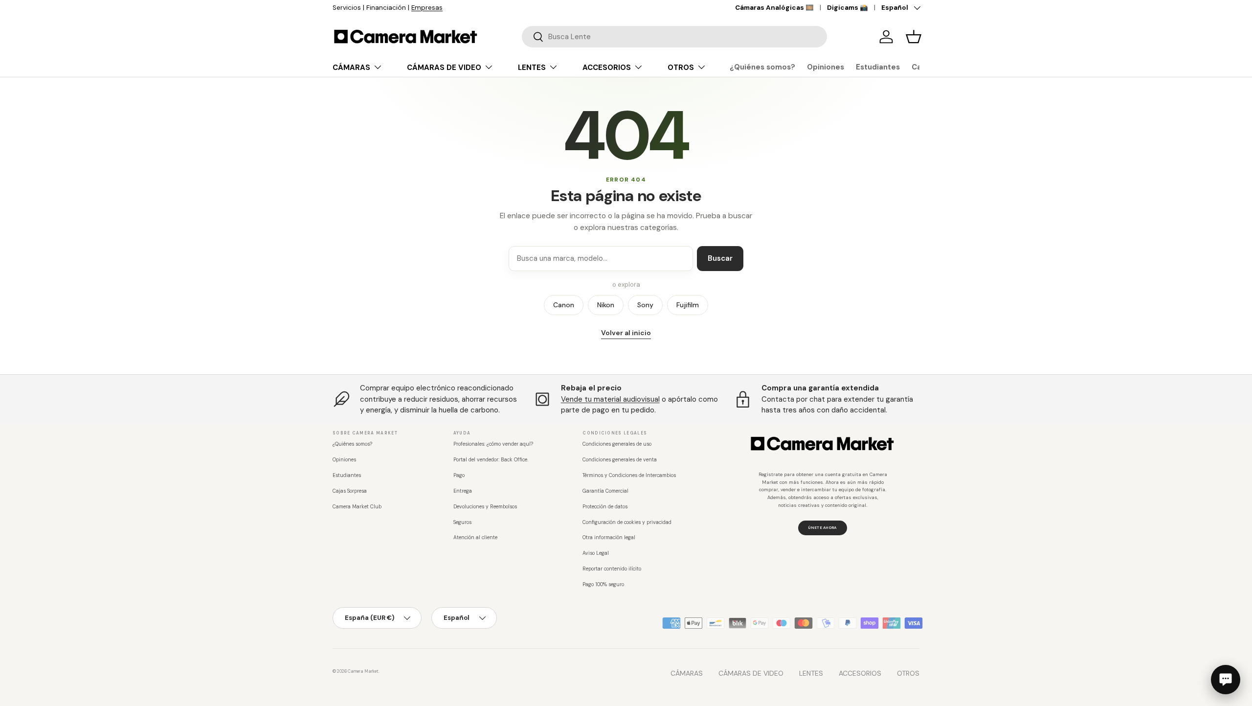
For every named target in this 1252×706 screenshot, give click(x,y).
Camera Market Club (357, 506)
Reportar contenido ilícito (611, 569)
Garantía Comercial (605, 491)
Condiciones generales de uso (616, 444)
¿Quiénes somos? (762, 67)
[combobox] (674, 36)
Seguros (462, 522)
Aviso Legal (595, 553)
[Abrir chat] (1225, 679)
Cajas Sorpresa (350, 491)
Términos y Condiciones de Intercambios (629, 475)
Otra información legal (608, 537)
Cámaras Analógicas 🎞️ (774, 7)
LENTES (532, 67)
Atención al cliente (475, 537)
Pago (459, 475)
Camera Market (363, 671)
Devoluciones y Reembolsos (485, 506)
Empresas (427, 7)
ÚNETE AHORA (822, 527)
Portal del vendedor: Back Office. (490, 459)
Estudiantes (878, 67)
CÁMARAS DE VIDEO (444, 67)
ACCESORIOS (606, 67)
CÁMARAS (351, 67)
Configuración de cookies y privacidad (626, 522)
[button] (913, 36)
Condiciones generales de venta (619, 459)
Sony (645, 304)
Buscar (720, 258)
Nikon (605, 304)
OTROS (681, 67)
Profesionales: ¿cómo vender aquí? (493, 444)
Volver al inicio (626, 332)
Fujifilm (687, 304)
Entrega (462, 491)
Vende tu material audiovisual (610, 399)
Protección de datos (604, 506)
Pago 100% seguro (603, 584)
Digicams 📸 (847, 7)
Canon (563, 304)
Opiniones (825, 67)
